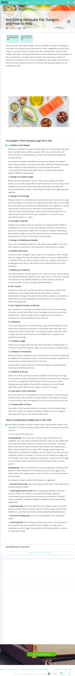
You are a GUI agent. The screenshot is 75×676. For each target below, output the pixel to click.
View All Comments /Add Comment (38, 553)
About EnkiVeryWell (28, 669)
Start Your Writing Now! (41, 654)
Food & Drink (12, 28)
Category (27, 2)
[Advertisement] (39, 82)
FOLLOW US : (59, 669)
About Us (37, 2)
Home (2, 669)
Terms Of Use (13, 669)
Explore (46, 2)
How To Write (44, 669)
